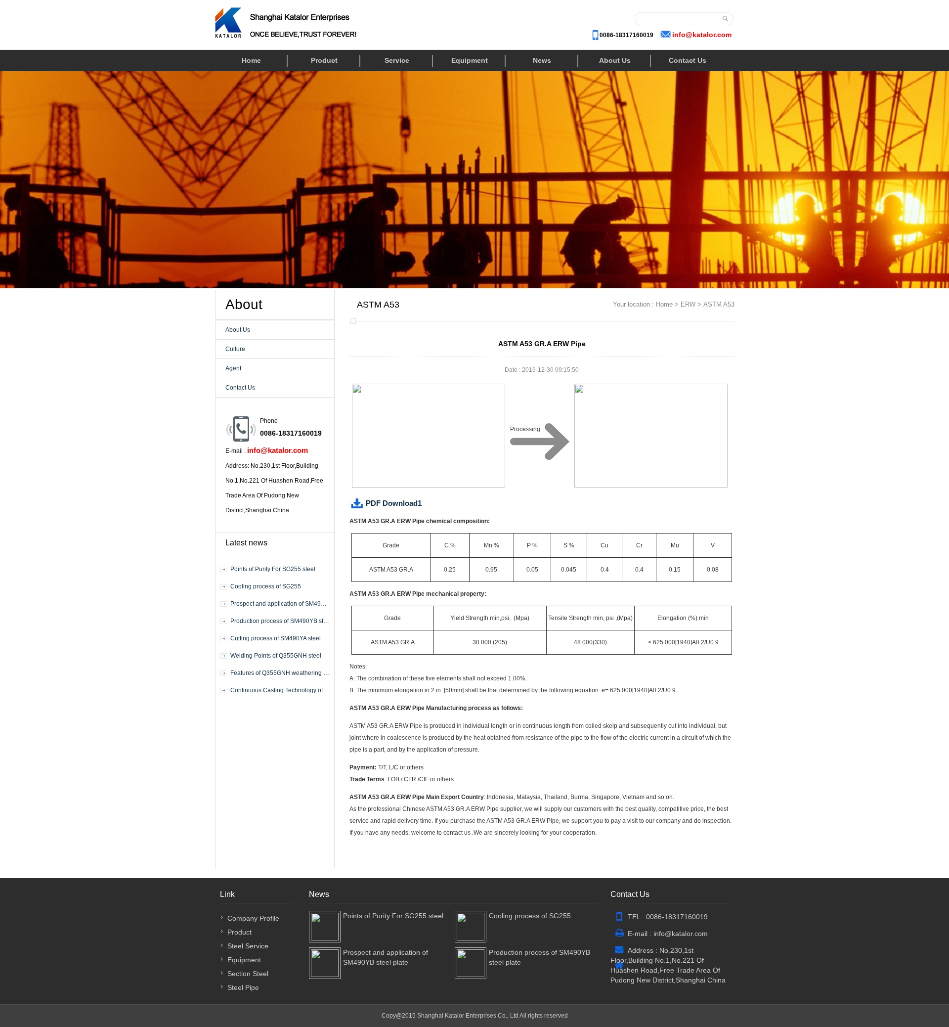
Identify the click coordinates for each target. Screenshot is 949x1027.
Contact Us (687, 60)
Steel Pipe (243, 987)
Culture (235, 349)
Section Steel (247, 974)
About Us (615, 60)
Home (251, 60)
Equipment (469, 60)
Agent (233, 368)
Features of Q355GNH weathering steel (283, 673)
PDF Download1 (394, 503)
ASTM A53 (718, 304)
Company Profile (253, 918)
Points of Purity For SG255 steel (272, 569)
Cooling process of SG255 (265, 586)
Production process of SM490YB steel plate (288, 621)
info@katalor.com (702, 35)
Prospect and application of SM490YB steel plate (295, 603)
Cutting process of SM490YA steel (275, 638)
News (542, 60)
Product (324, 60)
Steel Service (247, 946)
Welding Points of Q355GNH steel (275, 655)
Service (397, 60)
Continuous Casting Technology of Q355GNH (291, 690)
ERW (688, 304)
